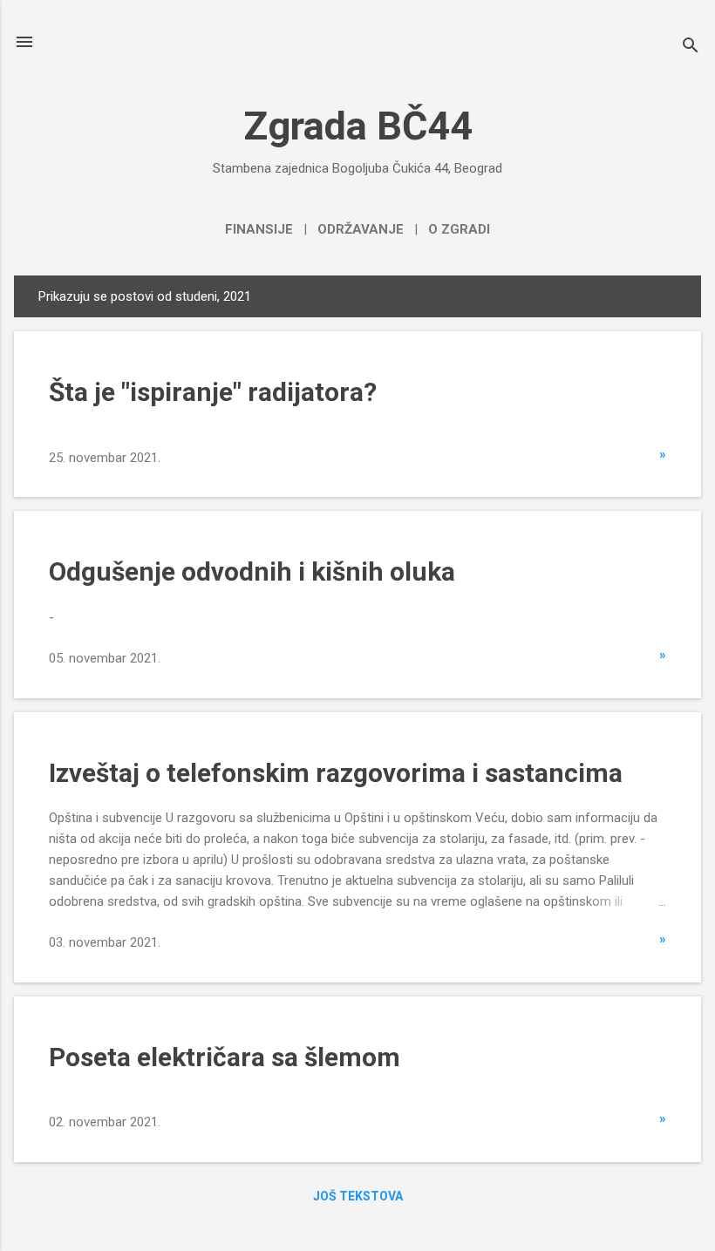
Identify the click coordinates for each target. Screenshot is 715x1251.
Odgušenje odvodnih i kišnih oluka (252, 571)
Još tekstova (358, 1196)
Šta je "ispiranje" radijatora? (213, 392)
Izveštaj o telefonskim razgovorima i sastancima (336, 773)
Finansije (259, 229)
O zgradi (459, 229)
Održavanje (360, 229)
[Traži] (690, 47)
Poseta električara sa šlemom (224, 1057)
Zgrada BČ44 (358, 126)
